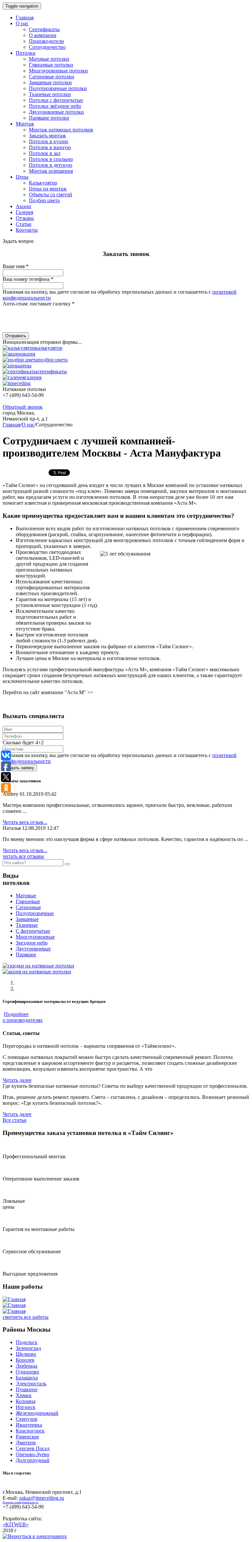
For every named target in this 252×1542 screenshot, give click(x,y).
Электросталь (31, 1383)
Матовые (26, 895)
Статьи (24, 224)
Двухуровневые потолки (56, 112)
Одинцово (27, 1372)
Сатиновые (28, 907)
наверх (59, 1536)
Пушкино (26, 1389)
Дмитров (26, 1442)
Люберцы (26, 1366)
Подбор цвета (44, 200)
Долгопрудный (33, 1460)
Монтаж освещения (51, 171)
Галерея (24, 212)
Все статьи (15, 1120)
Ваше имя (16, 266)
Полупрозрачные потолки (58, 88)
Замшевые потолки (50, 82)
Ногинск (25, 1407)
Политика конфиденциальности (20, 1502)
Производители (46, 41)
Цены (22, 177)
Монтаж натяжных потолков (61, 129)
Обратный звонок (23, 407)
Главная (24, 17)
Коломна (25, 1401)
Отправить (15, 335)
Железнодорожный (37, 1413)
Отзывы (25, 218)
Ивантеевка (29, 1425)
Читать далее (17, 1080)
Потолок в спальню (51, 159)
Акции (23, 206)
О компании (42, 35)
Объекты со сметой (50, 194)
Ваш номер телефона (28, 279)
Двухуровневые (33, 948)
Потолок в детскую (50, 165)
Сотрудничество (47, 47)
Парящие (26, 954)
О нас (22, 23)
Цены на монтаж (48, 188)
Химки (24, 1395)
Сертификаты (44, 29)
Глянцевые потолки (51, 65)
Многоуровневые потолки (58, 70)
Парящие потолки (49, 118)
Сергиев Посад (33, 1448)
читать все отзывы (23, 856)
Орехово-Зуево (32, 1454)
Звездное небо (32, 943)
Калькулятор (43, 182)
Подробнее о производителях (23, 1017)
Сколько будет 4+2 (23, 742)
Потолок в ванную (50, 147)
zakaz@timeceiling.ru (41, 1498)
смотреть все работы (26, 1317)
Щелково (26, 1354)
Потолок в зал (44, 153)
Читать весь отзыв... (25, 822)
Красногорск (30, 1431)
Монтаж (25, 124)
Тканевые (27, 925)
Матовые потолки (49, 59)
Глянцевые (28, 901)
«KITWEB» (16, 1524)
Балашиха (27, 1377)
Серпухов (26, 1419)
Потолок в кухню (48, 141)
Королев (25, 1360)
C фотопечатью (33, 931)
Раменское (27, 1436)
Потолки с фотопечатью (56, 100)
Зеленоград (28, 1348)
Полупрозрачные (35, 913)
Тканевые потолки (50, 94)
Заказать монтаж (47, 135)
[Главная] (14, 1299)
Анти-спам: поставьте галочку (38, 303)
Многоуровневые (35, 937)
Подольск (26, 1342)
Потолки (25, 53)
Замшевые (27, 919)
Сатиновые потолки (51, 76)
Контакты (27, 230)
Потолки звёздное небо (55, 106)
